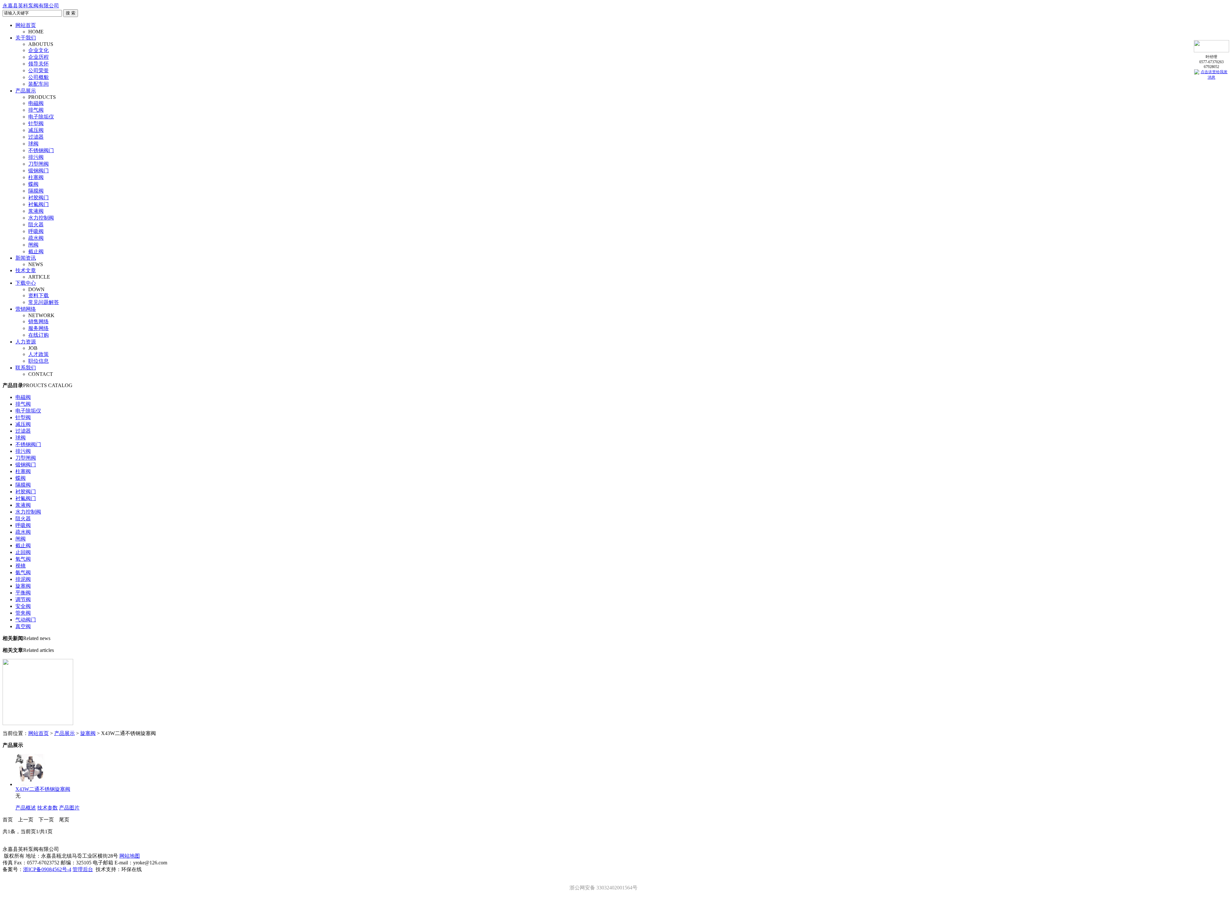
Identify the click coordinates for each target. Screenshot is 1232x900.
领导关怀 (38, 63)
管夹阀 (23, 613)
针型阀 (36, 123)
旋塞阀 (23, 586)
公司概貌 (38, 77)
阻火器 (36, 224)
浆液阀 (36, 211)
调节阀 (23, 599)
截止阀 (36, 251)
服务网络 (38, 328)
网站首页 (25, 25)
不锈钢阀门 (41, 150)
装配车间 (38, 84)
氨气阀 (23, 572)
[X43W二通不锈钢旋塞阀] (31, 784)
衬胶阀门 (38, 197)
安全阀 (23, 606)
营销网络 (25, 309)
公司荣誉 (38, 70)
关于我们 (25, 37)
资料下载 (38, 295)
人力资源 (25, 341)
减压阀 (36, 130)
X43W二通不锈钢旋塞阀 (42, 789)
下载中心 (25, 283)
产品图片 (69, 807)
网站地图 (129, 856)
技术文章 (25, 270)
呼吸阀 (36, 231)
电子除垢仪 (41, 116)
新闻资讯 (25, 258)
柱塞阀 (36, 177)
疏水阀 (36, 238)
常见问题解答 (43, 302)
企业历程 (38, 57)
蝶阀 (33, 184)
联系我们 (25, 367)
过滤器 (36, 137)
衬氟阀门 (38, 204)
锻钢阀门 (38, 170)
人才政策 (38, 354)
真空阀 (23, 626)
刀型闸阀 (38, 164)
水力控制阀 (41, 218)
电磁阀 (36, 103)
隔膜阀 (36, 191)
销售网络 (38, 321)
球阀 (33, 143)
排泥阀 (23, 579)
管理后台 (83, 869)
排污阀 (36, 157)
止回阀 (23, 552)
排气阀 (36, 110)
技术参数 (47, 807)
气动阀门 (25, 619)
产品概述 (25, 807)
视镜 (20, 565)
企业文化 (38, 50)
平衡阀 (23, 592)
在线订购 (38, 335)
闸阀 (33, 244)
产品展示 (25, 90)
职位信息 (38, 361)
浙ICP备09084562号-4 (47, 869)
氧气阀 (23, 559)
